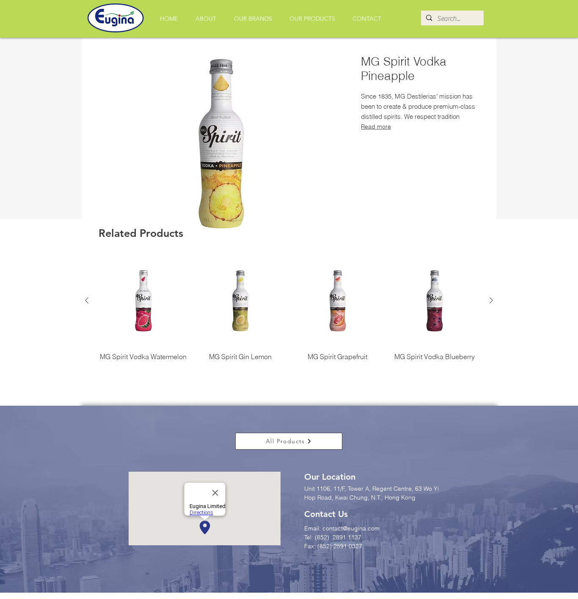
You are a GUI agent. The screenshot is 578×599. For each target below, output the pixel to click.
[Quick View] (143, 300)
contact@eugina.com (351, 528)
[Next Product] (491, 300)
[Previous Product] (87, 300)
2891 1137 (348, 537)
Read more (376, 126)
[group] (289, 318)
